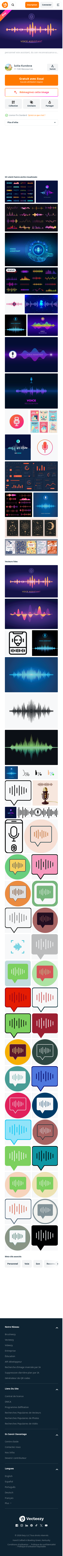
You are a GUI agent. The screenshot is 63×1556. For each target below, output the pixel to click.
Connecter (46, 4)
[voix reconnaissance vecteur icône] (18, 975)
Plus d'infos (12, 121)
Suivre (53, 69)
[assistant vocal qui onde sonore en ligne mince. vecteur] (16, 213)
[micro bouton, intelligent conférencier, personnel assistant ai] (18, 563)
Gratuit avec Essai (31, 80)
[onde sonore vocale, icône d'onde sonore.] (31, 843)
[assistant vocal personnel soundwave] (15, 367)
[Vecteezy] (5, 5)
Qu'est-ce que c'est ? (36, 115)
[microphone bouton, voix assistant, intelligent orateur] (16, 485)
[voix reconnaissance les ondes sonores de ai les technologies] (18, 620)
